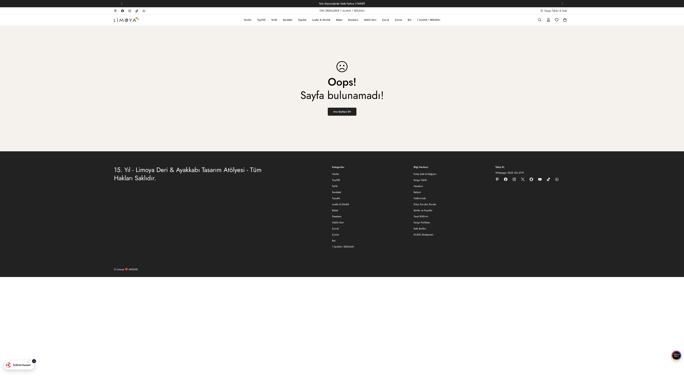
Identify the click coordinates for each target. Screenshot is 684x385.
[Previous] (122, 3)
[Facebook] (122, 10)
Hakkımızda (420, 198)
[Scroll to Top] (677, 365)
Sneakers (353, 20)
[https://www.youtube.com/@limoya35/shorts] (540, 179)
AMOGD (133, 269)
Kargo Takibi (420, 180)
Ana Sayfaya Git (342, 111)
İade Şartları (420, 228)
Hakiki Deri (370, 20)
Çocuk (385, 20)
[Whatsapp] (143, 10)
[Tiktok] (136, 10)
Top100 (261, 20)
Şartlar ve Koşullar (423, 210)
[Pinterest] (115, 10)
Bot (409, 20)
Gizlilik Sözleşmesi (423, 234)
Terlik (274, 20)
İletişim (417, 192)
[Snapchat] (531, 179)
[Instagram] (129, 10)
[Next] (562, 3)
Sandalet (287, 20)
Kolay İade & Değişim (425, 174)
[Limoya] (126, 20)
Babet (339, 20)
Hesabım (418, 186)
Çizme (398, 20)
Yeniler (248, 20)
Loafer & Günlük (321, 20)
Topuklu (302, 20)
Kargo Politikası (422, 222)
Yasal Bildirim (421, 216)
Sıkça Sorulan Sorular (425, 204)
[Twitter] (523, 179)
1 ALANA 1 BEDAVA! (428, 20)
